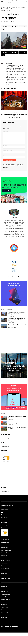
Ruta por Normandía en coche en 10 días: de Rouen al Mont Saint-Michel (17, 325)
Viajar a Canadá (4, 589)
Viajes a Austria (4, 547)
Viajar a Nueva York (5, 602)
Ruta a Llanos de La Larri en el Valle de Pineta (17, 428)
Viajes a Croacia (4, 555)
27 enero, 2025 (11, 322)
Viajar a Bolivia (4, 586)
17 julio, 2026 (10, 419)
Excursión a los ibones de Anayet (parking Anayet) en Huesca (16, 422)
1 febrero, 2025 (11, 316)
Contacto (3, 514)
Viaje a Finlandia (5, 568)
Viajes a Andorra (5, 545)
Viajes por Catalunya (6, 552)
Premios (3, 508)
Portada (3, 7)
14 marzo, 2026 (11, 430)
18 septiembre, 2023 (12, 327)
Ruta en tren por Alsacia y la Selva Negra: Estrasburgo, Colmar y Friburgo (16, 320)
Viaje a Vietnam (4, 617)
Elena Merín (11, 21)
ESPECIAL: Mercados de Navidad (8, 576)
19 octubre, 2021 (4, 21)
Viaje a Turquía (4, 614)
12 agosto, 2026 (17, 117)
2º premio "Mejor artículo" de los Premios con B (14, 276)
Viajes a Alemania (5, 542)
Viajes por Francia (5, 565)
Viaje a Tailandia (4, 612)
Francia (15, 112)
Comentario (5, 131)
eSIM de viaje (4, 525)
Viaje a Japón (4, 609)
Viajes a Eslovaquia (5, 560)
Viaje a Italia (4, 573)
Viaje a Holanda (4, 570)
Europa (8, 7)
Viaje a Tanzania (4, 607)
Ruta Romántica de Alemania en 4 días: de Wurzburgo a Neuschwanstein (16, 314)
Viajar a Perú (4, 604)
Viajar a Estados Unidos (6, 599)
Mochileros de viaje (9, 626)
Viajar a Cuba (4, 596)
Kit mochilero (4, 522)
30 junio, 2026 (10, 424)
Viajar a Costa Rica (5, 594)
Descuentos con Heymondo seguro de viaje (11, 519)
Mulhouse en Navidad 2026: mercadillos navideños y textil (14, 115)
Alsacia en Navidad (5, 578)
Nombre (5, 145)
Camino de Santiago (5, 539)
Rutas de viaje (4, 517)
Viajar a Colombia (5, 591)
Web (4, 155)
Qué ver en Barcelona (6, 550)
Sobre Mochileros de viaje (7, 505)
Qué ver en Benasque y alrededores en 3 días (17, 417)
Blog (2, 512)
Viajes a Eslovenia (5, 557)
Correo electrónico (7, 150)
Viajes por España (5, 563)
